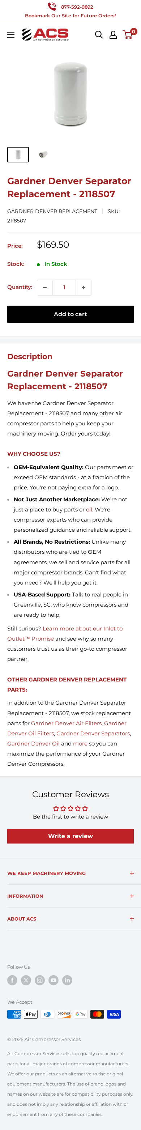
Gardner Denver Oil (33, 743)
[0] (127, 34)
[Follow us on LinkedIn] (67, 980)
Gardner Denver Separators (93, 733)
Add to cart (70, 314)
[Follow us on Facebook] (12, 980)
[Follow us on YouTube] (53, 980)
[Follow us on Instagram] (40, 980)
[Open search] (99, 35)
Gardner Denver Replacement (52, 211)
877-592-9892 (77, 7)
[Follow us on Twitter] (26, 980)
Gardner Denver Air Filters (66, 723)
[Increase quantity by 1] (83, 287)
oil (89, 509)
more (80, 743)
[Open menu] (10, 35)
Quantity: (20, 287)
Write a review (70, 836)
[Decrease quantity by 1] (44, 287)
